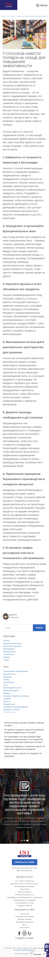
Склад (12, 16)
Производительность (12, 688)
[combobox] (39, 954)
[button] (41, 5)
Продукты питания (11, 709)
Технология (8, 654)
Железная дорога (11, 690)
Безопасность (9, 651)
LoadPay (7, 699)
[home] (8, 5)
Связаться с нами (24, 862)
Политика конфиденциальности (24, 950)
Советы (6, 657)
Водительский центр (12, 643)
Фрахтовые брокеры (12, 646)
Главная (3, 16)
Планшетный (9, 704)
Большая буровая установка (16, 696)
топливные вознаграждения (15, 707)
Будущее (7, 677)
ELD (5, 685)
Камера (6, 693)
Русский (37, 954)
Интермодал (9, 649)
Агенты (6, 641)
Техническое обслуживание (15, 671)
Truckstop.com (9, 712)
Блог (8, 16)
